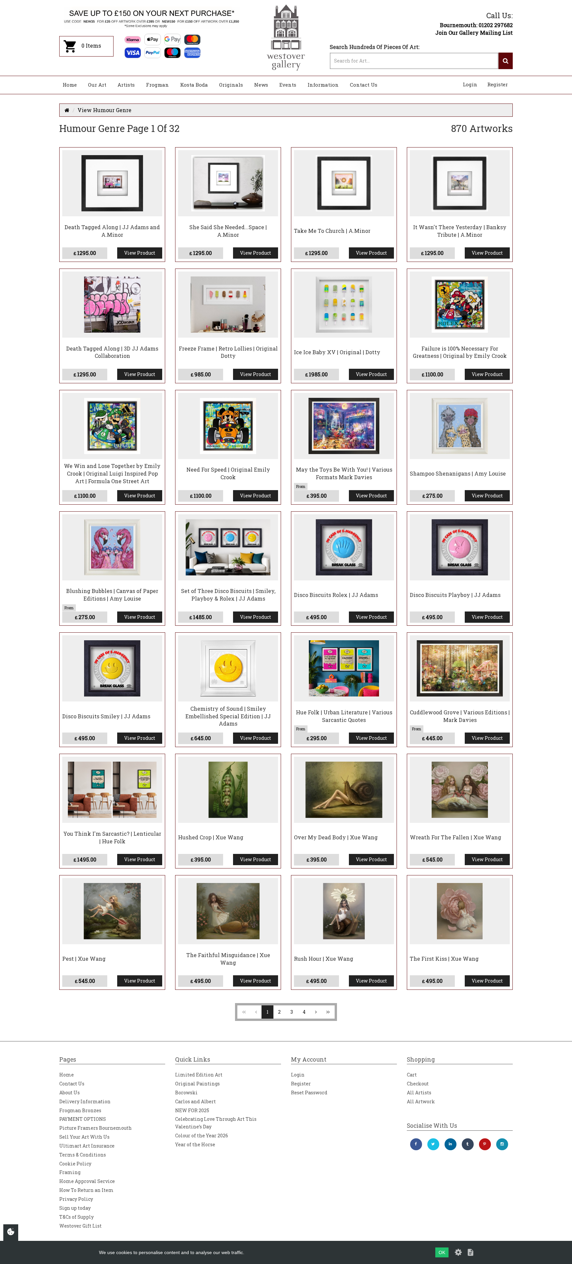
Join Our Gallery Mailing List (474, 32)
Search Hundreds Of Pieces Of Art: (374, 46)
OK (442, 1252)
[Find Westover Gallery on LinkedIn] (450, 1144)
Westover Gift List (80, 1226)
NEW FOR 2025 (192, 1110)
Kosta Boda (194, 84)
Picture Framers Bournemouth (95, 1128)
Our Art (97, 84)
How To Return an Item (86, 1190)
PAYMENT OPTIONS (82, 1119)
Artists (126, 84)
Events (287, 84)
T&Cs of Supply (76, 1217)
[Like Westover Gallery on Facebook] (416, 1144)
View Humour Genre (104, 109)
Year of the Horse (195, 1144)
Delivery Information (85, 1101)
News (261, 84)
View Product (139, 253)
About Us (69, 1092)
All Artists (419, 1092)
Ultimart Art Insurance (87, 1146)
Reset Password (309, 1092)
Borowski (186, 1092)
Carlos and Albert (195, 1101)
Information (323, 84)
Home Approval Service (87, 1181)
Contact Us (363, 84)
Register (497, 84)
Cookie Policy (75, 1163)
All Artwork (421, 1101)
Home (70, 84)
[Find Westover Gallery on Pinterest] (485, 1144)
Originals (231, 84)
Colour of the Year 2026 (201, 1135)
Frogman (157, 84)
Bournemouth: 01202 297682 (476, 24)
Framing (69, 1172)
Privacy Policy (76, 1199)
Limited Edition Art (198, 1075)
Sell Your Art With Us (84, 1137)
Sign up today (75, 1208)
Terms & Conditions (82, 1155)
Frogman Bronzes (80, 1110)
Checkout (418, 1083)
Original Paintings (197, 1083)
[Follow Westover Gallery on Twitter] (433, 1144)
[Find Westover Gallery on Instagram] (502, 1144)
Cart (412, 1075)
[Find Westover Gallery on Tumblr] (468, 1144)
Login (470, 84)
